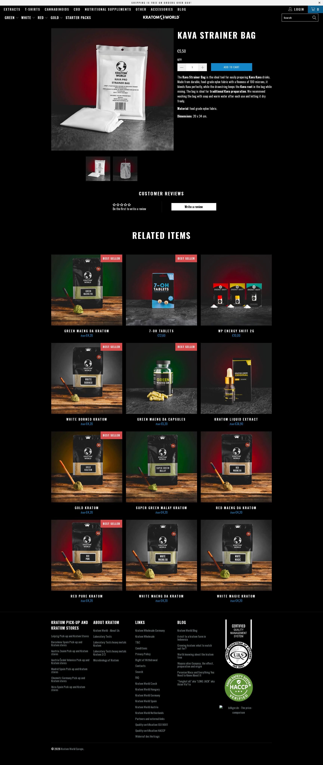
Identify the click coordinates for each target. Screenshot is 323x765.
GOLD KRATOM (86, 466)
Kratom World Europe (72, 749)
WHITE (26, 17)
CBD (77, 9)
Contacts (140, 666)
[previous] (57, 89)
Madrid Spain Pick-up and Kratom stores (69, 670)
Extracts (12, 9)
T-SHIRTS (32, 9)
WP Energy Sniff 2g (236, 290)
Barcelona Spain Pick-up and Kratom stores (66, 643)
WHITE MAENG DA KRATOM (161, 555)
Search (139, 672)
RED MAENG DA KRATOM (236, 466)
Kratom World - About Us (106, 630)
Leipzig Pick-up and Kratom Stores (70, 636)
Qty (179, 59)
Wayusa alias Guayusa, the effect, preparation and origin (195, 664)
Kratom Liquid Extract (236, 378)
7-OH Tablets (161, 290)
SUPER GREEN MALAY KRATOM (161, 466)
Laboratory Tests (102, 636)
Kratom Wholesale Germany (150, 630)
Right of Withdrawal (146, 660)
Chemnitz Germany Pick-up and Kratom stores (68, 679)
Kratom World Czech (146, 683)
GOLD (55, 17)
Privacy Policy (142, 654)
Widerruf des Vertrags (147, 736)
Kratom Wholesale (145, 636)
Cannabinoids (57, 9)
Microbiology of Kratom (106, 660)
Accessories (162, 9)
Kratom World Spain (146, 701)
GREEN (10, 17)
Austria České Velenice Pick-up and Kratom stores (70, 661)
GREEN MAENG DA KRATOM (86, 290)
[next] (167, 89)
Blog (182, 9)
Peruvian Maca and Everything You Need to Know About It (195, 673)
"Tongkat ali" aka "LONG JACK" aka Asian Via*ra (196, 682)
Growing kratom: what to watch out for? (194, 647)
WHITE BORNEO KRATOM (86, 378)
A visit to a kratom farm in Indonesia (191, 638)
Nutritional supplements (108, 9)
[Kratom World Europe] (161, 17)
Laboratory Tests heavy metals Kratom (109, 643)
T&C (137, 642)
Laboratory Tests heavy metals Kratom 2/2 (109, 652)
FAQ (137, 677)
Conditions (141, 648)
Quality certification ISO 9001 (151, 724)
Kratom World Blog (187, 630)
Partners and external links (149, 719)
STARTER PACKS (78, 17)
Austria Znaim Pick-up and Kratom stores (69, 652)
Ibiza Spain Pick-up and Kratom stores (68, 688)
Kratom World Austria (146, 707)
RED (41, 17)
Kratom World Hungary (147, 689)
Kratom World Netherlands (149, 713)
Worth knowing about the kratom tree (195, 655)
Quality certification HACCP (150, 730)
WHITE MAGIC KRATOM (236, 555)
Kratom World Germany (147, 695)
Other (141, 9)
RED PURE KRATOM (86, 555)
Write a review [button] (194, 207)
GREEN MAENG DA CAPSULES (161, 378)
